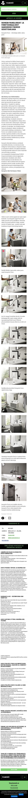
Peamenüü (9, 3)
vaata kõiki (14, 769)
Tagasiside (14, 788)
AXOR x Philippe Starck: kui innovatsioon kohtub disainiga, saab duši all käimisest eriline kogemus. (13, 665)
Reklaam (14, 785)
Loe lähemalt (14, 796)
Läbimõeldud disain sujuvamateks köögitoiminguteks (11, 552)
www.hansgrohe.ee (14, 538)
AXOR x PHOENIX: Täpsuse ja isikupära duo (13, 568)
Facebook (5, 541)
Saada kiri (11, 535)
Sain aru (21, 794)
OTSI (14, 13)
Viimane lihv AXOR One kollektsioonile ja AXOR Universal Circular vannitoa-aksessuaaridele (13, 728)
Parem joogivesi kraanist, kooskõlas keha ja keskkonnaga (14, 711)
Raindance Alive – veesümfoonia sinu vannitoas (12, 597)
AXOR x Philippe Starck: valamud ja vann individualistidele (13, 685)
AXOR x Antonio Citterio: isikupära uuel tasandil (13, 620)
